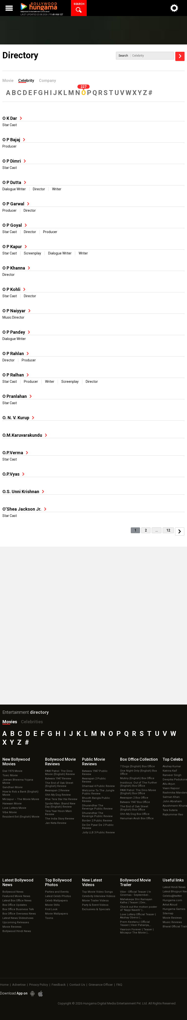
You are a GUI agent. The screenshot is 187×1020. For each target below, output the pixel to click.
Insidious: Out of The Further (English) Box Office (138, 784)
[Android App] (32, 994)
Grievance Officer (101, 984)
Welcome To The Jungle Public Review (98, 792)
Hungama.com (172, 900)
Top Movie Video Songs (97, 891)
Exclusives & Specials (96, 909)
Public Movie (93, 761)
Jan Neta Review (55, 823)
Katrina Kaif (170, 770)
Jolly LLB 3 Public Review (98, 832)
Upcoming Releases (15, 922)
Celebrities (32, 721)
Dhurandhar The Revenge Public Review (97, 807)
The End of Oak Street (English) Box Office (134, 808)
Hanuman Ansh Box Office (137, 818)
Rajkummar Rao (173, 814)
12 (168, 530)
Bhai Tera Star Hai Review (61, 799)
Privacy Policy (38, 984)
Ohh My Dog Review (58, 794)
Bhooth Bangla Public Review (96, 799)
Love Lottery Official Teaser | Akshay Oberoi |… (138, 916)
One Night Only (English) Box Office (138, 772)
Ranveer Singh (172, 775)
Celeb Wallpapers (56, 900)
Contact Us (77, 984)
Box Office (139, 759)
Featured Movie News (16, 896)
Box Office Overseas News (19, 913)
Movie (7, 80)
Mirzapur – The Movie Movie (20, 799)
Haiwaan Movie (12, 803)
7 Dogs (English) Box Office (137, 766)
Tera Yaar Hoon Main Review (58, 813)
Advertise (19, 984)
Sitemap (168, 913)
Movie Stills (52, 905)
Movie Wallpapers (56, 913)
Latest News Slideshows (17, 918)
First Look (51, 909)
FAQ (119, 984)
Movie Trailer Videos (95, 900)
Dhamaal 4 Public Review (98, 786)
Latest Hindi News (174, 887)
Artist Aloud (170, 904)
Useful (173, 880)
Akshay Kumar (172, 766)
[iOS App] (40, 994)
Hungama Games (174, 909)
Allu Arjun (169, 783)
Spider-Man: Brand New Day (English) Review (60, 805)
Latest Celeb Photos (58, 896)
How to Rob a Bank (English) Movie (20, 793)
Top (173, 759)
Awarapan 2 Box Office (134, 797)
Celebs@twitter (172, 896)
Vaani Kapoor (171, 788)
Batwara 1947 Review (58, 778)
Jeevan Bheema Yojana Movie (17, 781)
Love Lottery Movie (14, 808)
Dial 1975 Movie (12, 771)
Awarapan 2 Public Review (94, 780)
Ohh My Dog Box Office (135, 814)
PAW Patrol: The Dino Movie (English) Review (60, 772)
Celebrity (26, 80)
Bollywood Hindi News (16, 931)
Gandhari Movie (12, 787)
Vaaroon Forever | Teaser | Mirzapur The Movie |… (137, 931)
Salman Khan (171, 797)
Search (123, 55)
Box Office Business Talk (18, 909)
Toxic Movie (10, 775)
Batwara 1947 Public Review (95, 772)
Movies (9, 721)
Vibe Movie (9, 812)
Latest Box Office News (16, 900)
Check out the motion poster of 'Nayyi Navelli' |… (138, 908)
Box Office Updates (14, 905)
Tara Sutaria (170, 810)
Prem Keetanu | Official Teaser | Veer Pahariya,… (135, 923)
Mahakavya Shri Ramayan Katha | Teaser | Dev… (136, 901)
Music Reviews (172, 922)
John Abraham (172, 801)
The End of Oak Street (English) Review (59, 784)
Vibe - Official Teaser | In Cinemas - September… (135, 893)
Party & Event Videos (95, 905)
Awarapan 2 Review (57, 790)
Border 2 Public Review (97, 820)
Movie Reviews (11, 926)
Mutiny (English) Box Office (137, 778)
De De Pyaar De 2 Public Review (98, 826)
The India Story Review (59, 818)
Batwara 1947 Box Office (135, 802)
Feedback (59, 984)
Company (47, 80)
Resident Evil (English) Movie (20, 816)
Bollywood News (12, 891)
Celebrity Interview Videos (98, 896)
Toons (49, 918)
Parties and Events (57, 891)
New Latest (92, 882)
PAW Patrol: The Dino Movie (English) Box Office (138, 792)
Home (4, 984)
